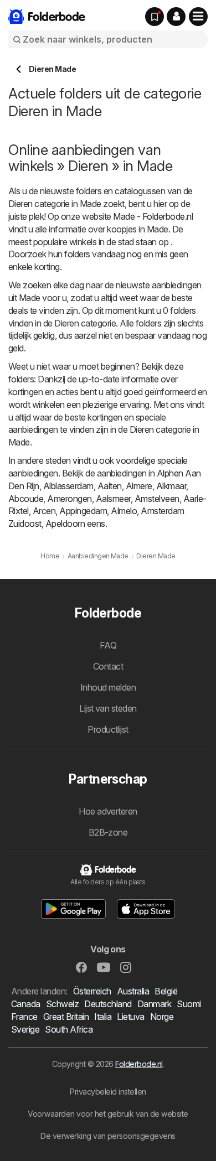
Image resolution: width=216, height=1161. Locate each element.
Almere (139, 485)
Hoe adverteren (108, 811)
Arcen (44, 510)
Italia (102, 1016)
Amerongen (69, 498)
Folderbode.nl (138, 1064)
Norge (161, 1016)
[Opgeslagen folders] (154, 16)
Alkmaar (171, 485)
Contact (108, 666)
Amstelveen (157, 498)
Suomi (188, 1003)
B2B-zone (108, 832)
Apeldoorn (65, 523)
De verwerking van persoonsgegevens (108, 1136)
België (166, 991)
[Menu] (198, 16)
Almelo (124, 510)
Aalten (109, 485)
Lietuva (130, 1016)
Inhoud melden (108, 687)
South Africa (68, 1029)
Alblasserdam (68, 485)
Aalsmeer (113, 498)
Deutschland (107, 1003)
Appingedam (83, 510)
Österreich (92, 991)
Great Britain (66, 1016)
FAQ (108, 645)
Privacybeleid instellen (108, 1091)
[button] (176, 16)
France (24, 1016)
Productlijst (108, 729)
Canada (25, 1003)
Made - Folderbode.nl (153, 216)
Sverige (25, 1029)
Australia (133, 991)
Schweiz (62, 1003)
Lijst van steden (108, 708)
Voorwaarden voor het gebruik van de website (108, 1113)
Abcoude (25, 498)
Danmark (154, 1003)
